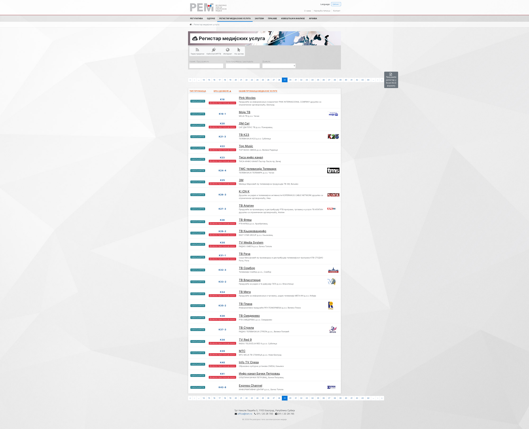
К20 (222, 123)
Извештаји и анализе (293, 18)
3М (241, 180)
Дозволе (266, 61)
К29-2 (222, 231)
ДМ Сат (244, 123)
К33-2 (222, 281)
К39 (222, 351)
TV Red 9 (245, 339)
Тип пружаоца (198, 91)
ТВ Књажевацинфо (252, 231)
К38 (222, 339)
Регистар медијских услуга (235, 18)
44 (368, 80)
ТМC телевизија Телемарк (257, 168)
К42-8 (222, 387)
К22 (222, 146)
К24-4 (222, 170)
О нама (307, 11)
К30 (222, 242)
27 (274, 80)
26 (268, 80)
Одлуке (211, 18)
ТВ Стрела (246, 327)
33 (307, 80)
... (198, 80)
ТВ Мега (245, 292)
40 (346, 80)
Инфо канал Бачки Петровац (259, 373)
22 (246, 80)
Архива (313, 18)
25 (263, 80)
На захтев (239, 54)
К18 (222, 99)
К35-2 (222, 305)
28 (279, 80)
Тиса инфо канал (251, 157)
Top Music (246, 146)
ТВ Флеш (245, 219)
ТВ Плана (245, 304)
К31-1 (222, 255)
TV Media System (251, 242)
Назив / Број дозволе (199, 61)
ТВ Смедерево (249, 315)
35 (318, 80)
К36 (222, 315)
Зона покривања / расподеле (239, 61)
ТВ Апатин (246, 205)
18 (225, 80)
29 (285, 80)
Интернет (227, 54)
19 (230, 80)
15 (209, 80)
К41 (222, 373)
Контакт (336, 11)
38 (335, 80)
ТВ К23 (244, 134)
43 (362, 80)
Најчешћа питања (322, 11)
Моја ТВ (244, 112)
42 (357, 80)
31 (296, 80)
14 (204, 80)
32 (301, 80)
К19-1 (222, 113)
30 (290, 80)
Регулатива (196, 18)
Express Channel (250, 385)
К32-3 (222, 269)
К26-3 (222, 194)
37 (329, 80)
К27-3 (222, 208)
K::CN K (244, 191)
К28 (222, 220)
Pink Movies (247, 97)
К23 (222, 157)
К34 (222, 292)
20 (236, 80)
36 (323, 80)
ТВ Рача (244, 253)
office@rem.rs (245, 413)
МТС (242, 351)
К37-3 (222, 329)
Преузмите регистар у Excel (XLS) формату (391, 81)
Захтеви (259, 18)
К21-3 (222, 136)
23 (252, 80)
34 (312, 80)
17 (220, 80)
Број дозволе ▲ (222, 91)
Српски (335, 4)
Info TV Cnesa (249, 362)
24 (257, 80)
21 (241, 80)
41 (352, 80)
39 (340, 80)
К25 (222, 180)
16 (214, 80)
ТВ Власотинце (250, 280)
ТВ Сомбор (247, 268)
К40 (222, 362)
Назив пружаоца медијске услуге (258, 91)
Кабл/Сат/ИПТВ (214, 54)
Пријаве (272, 18)
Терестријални (197, 54)
